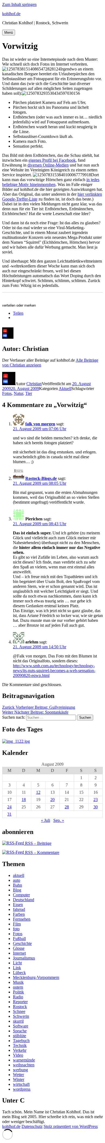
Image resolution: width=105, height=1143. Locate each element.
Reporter (20, 1001)
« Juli (45, 820)
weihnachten (23, 1065)
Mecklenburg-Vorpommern (36, 977)
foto (16, 929)
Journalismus (24, 958)
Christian (34, 383)
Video (18, 1055)
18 (24, 799)
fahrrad (19, 909)
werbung (20, 1069)
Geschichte (22, 943)
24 (9, 807)
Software (20, 1026)
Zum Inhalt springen (19, 4)
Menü (8, 32)
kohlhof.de (11, 13)
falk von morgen (40, 424)
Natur (18, 393)
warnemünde (24, 1060)
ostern (18, 987)
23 (95, 799)
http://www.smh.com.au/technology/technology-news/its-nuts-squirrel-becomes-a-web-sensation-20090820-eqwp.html (54, 670)
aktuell (18, 875)
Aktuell (65, 388)
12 (38, 792)
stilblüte (19, 1035)
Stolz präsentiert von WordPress (71, 1126)
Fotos (7, 393)
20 (52, 799)
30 (95, 807)
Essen (18, 904)
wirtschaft (21, 1084)
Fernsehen (21, 919)
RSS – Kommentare (41, 852)
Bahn (17, 885)
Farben (19, 914)
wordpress (21, 1089)
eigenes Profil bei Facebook (52, 160)
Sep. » (58, 820)
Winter (18, 1079)
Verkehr (19, 1050)
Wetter (18, 1074)
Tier (28, 393)
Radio (18, 997)
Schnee (19, 1011)
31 (9, 814)
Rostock (20, 1006)
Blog (17, 890)
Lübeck (19, 972)
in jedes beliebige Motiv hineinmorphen (50, 182)
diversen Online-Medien (48, 165)
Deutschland (23, 899)
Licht (17, 963)
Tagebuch (21, 1040)
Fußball (19, 938)
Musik (18, 982)
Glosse (18, 948)
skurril (18, 1021)
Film (17, 924)
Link (17, 967)
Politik (18, 992)
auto (16, 880)
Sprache (20, 1031)
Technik (20, 1045)
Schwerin (21, 1016)
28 (67, 807)
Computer (21, 895)
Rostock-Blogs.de (41, 478)
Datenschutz (32, 1126)
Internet (19, 953)
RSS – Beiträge (37, 843)
